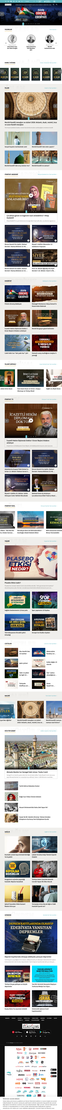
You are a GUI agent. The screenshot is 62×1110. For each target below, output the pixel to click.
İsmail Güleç (31, 45)
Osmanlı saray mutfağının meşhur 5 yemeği (44, 354)
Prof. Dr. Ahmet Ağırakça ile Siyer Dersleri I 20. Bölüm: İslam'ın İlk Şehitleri (43, 269)
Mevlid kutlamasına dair (50, 47)
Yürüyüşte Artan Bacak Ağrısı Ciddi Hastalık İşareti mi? (44, 905)
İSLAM (23, 4)
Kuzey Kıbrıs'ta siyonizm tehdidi (16, 1009)
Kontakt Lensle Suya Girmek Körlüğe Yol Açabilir (17, 856)
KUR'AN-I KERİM (18, 4)
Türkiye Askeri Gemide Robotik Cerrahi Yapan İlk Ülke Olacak (42, 880)
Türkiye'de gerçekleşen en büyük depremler (16, 985)
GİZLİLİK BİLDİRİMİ (35, 1020)
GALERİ (33, 4)
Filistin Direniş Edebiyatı (13, 304)
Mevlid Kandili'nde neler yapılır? (43, 147)
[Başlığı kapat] (60, 1098)
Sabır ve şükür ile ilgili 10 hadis (24, 674)
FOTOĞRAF (49, 1018)
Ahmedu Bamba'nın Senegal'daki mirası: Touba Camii (27, 772)
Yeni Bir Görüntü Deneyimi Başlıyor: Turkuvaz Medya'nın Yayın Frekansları (44, 985)
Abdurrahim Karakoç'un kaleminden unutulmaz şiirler (50, 652)
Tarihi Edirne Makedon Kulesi (29, 786)
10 (38, 24)
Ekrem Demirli (12, 45)
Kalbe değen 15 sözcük (51, 663)
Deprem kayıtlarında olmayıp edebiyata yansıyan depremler (28, 957)
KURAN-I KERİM (35, 1018)
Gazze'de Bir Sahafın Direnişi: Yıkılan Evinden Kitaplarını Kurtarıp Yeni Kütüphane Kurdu (34, 818)
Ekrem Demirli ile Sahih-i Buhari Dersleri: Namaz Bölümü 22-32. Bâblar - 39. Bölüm (16, 269)
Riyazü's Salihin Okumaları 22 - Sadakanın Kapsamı (42, 245)
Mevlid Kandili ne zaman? (40, 166)
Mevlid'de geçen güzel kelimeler (43, 329)
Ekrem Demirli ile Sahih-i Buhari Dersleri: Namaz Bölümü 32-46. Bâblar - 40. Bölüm (16, 245)
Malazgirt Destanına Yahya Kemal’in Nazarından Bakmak (44, 305)
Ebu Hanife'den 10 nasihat (24, 652)
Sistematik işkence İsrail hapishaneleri (40, 1010)
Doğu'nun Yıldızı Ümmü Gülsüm (30, 797)
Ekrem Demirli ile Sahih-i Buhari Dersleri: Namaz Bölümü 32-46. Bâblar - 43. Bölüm (43, 470)
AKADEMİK (30, 4)
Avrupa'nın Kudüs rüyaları (41, 633)
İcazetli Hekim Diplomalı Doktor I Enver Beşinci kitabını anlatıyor (16, 330)
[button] (2, 14)
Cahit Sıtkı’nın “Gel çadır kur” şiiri (16, 353)
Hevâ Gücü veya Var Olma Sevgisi (12, 47)
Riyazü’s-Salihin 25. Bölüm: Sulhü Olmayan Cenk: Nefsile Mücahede (16, 494)
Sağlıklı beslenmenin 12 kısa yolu (16, 610)
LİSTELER (37, 4)
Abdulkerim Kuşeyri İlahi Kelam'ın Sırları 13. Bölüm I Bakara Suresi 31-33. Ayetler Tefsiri (17, 470)
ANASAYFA (7, 1018)
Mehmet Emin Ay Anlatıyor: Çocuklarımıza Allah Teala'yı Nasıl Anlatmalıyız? (43, 494)
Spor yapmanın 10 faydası (41, 610)
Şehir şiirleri (23, 663)
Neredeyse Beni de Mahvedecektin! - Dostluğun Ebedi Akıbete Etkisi (29, 531)
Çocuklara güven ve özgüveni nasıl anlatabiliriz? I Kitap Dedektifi (28, 217)
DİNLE (50, 4)
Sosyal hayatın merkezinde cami (16, 147)
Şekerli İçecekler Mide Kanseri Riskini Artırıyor (15, 905)
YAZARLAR (26, 4)
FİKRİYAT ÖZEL (46, 4)
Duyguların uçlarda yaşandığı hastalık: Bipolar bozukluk (15, 880)
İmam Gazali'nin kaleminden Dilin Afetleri (50, 684)
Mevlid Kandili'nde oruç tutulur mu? (17, 166)
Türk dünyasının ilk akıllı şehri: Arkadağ (15, 634)
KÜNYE (42, 1020)
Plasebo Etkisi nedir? (13, 583)
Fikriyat (11, 1042)
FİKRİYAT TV (41, 4)
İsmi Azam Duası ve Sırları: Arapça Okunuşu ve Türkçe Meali (28, 390)
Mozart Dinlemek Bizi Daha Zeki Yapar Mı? (33, 807)
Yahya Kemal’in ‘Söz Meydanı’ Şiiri (31, 48)
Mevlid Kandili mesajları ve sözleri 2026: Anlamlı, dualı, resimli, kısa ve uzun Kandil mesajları (31, 123)
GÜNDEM (13, 1018)
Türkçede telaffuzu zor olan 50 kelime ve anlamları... (24, 684)
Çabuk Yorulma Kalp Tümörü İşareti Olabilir (44, 856)
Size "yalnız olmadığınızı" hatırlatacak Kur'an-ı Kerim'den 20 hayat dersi (51, 674)
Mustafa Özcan (50, 45)
